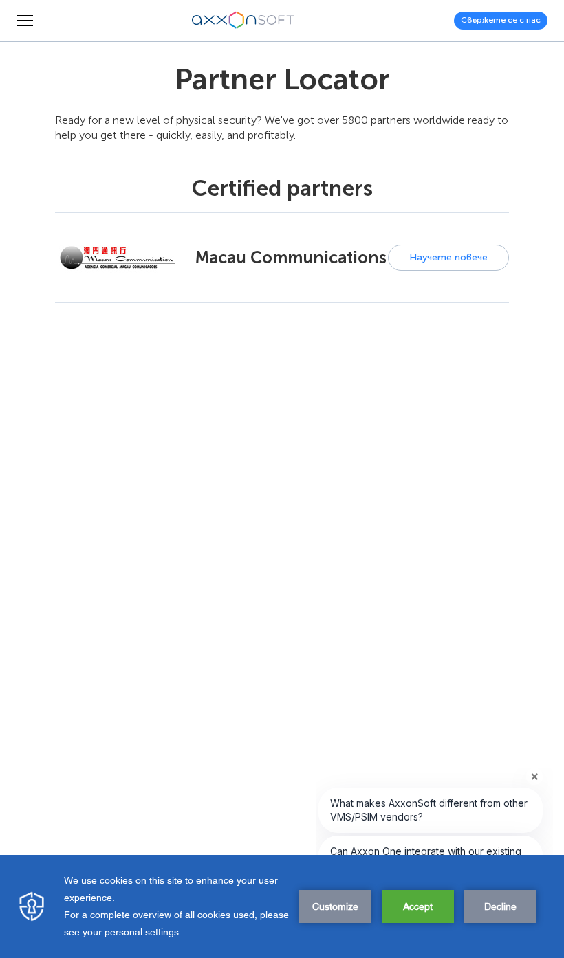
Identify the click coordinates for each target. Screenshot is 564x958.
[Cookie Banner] (282, 906)
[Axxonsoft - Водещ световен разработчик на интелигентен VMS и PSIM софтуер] (243, 20)
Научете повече (448, 257)
